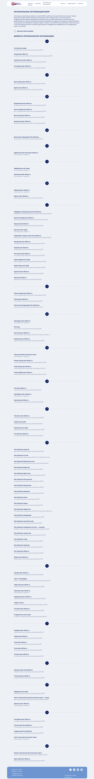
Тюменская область (21, 654)
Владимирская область (23, 103)
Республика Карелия (22, 491)
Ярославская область (22, 759)
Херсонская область (21, 703)
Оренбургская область (22, 394)
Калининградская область (24, 218)
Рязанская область (21, 557)
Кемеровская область (22, 242)
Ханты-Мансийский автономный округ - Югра (31, 697)
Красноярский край (21, 265)
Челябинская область (22, 719)
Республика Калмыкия (22, 485)
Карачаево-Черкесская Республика (27, 236)
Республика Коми (20, 497)
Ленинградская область (23, 293)
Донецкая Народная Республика (26, 137)
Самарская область (21, 573)
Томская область (20, 642)
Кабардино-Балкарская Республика (27, 212)
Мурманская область (22, 339)
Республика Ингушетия (23, 479)
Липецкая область (21, 299)
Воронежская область (22, 121)
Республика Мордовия (22, 515)
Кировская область (21, 247)
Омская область (20, 388)
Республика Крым (21, 503)
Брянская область (21, 88)
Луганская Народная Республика (26, 305)
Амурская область (21, 54)
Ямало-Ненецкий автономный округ (28, 753)
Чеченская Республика (23, 725)
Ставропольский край (22, 615)
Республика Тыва (20, 539)
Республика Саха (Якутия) (24, 521)
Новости (63, 3)
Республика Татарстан (22, 533)
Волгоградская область (23, 109)
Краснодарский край (22, 259)
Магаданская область (22, 321)
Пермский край (20, 422)
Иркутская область (21, 196)
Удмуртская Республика (23, 670)
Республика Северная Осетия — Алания (29, 527)
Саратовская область (22, 585)
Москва (17, 327)
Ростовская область (21, 551)
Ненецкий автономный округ (25, 354)
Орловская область (21, 400)
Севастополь (19, 603)
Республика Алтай (21, 455)
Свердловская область (22, 597)
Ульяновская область (22, 676)
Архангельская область (23, 60)
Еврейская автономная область (26, 153)
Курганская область (21, 271)
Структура (38, 3)
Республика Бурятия (22, 467)
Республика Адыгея (21, 449)
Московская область (22, 333)
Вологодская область (22, 115)
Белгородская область (22, 82)
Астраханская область (22, 66)
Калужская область (21, 224)
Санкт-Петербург (20, 579)
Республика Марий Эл (22, 509)
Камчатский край (20, 230)
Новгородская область (22, 366)
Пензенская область (22, 416)
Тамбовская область (21, 630)
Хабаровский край (21, 691)
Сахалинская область (22, 591)
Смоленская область (22, 609)
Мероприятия (72, 3)
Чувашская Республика (23, 731)
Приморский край (21, 428)
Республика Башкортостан (24, 461)
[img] (16, 4)
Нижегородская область (23, 360)
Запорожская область (22, 174)
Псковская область (21, 434)
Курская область (20, 277)
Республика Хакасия (22, 545)
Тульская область (20, 648)
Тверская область (21, 636)
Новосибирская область (23, 372)
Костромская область (22, 253)
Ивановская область (21, 190)
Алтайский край (20, 48)
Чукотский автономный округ (25, 737)
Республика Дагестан (22, 473)
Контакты (80, 3)
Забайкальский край (22, 168)
